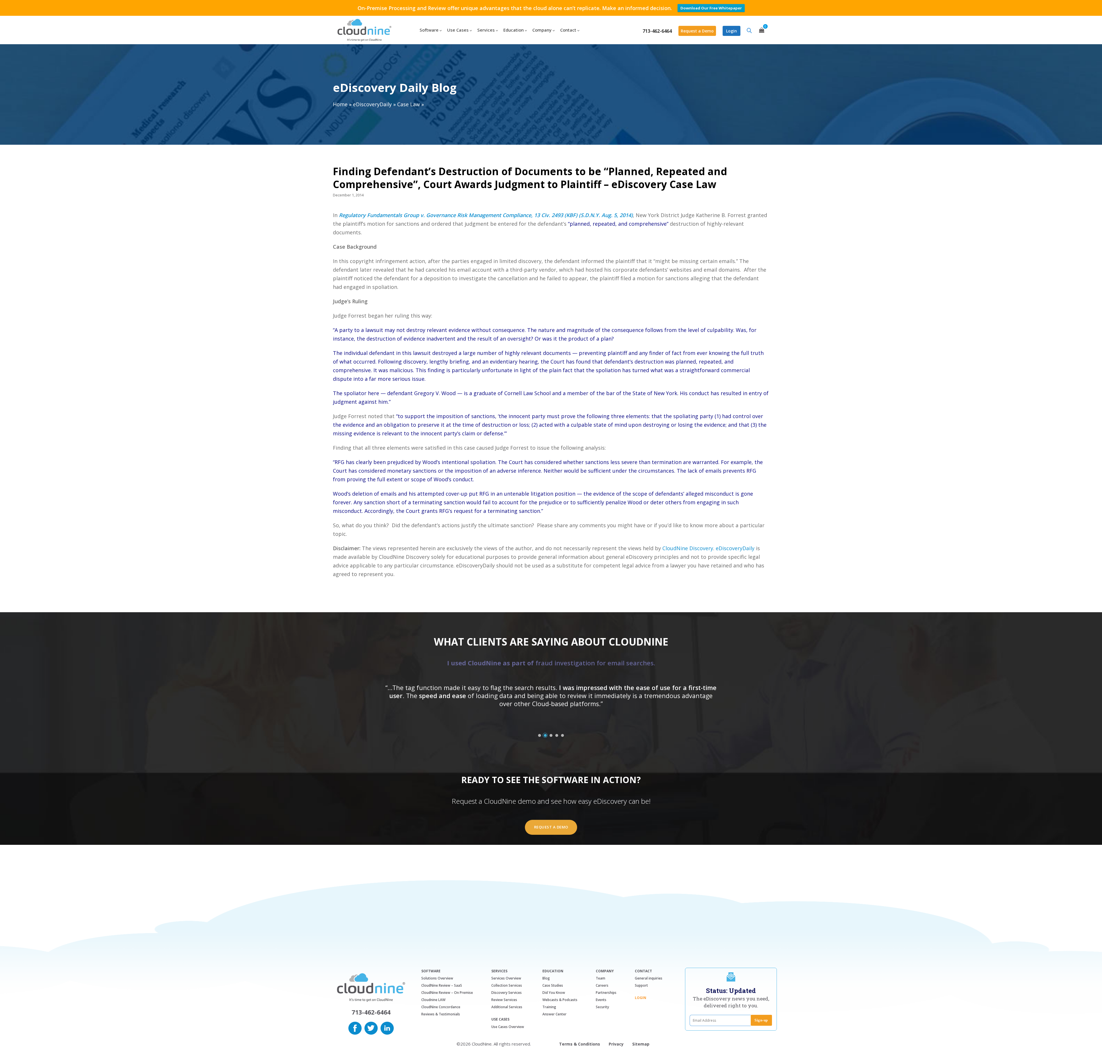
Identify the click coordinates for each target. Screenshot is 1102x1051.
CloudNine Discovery (687, 548)
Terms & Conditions (579, 1044)
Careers (602, 985)
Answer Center (554, 1014)
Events (601, 999)
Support (641, 985)
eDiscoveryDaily (372, 104)
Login (731, 31)
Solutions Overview (437, 978)
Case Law (408, 104)
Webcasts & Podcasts (559, 999)
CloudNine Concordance (440, 1006)
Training (549, 1006)
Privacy (616, 1044)
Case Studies (552, 985)
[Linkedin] (387, 1027)
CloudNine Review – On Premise (447, 992)
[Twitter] (371, 1027)
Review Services (504, 999)
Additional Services (506, 1006)
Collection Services (506, 985)
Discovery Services (506, 992)
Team (600, 978)
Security (602, 1006)
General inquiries (648, 978)
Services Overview (506, 978)
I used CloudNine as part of (551, 662)
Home (340, 104)
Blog (546, 978)
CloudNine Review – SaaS (441, 985)
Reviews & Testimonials (440, 1014)
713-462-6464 (657, 31)
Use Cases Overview (507, 1026)
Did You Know (553, 992)
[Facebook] (355, 1027)
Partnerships (606, 992)
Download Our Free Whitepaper (711, 8)
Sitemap (640, 1044)
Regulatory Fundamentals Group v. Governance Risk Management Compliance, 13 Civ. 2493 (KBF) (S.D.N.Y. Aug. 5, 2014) (486, 215)
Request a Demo (697, 31)
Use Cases (500, 1019)
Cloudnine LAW (433, 999)
